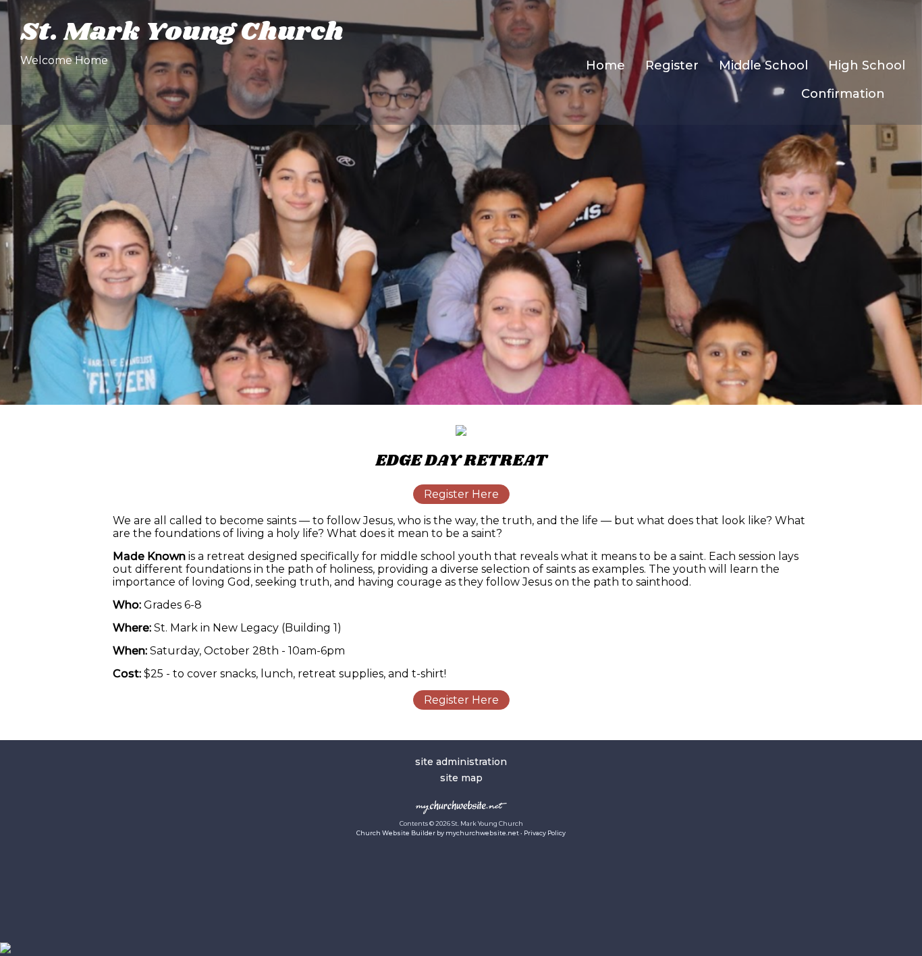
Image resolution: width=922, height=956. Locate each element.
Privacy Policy (545, 833)
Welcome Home (64, 60)
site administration (461, 762)
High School (866, 65)
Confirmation (843, 93)
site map (461, 778)
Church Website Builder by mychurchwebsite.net (437, 833)
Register (672, 65)
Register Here (461, 494)
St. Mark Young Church (182, 32)
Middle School (763, 65)
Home (605, 65)
